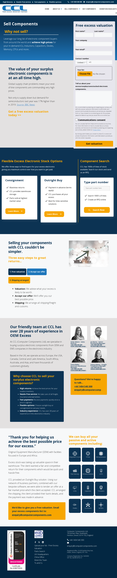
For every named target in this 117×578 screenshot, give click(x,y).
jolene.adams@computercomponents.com (98, 369)
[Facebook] (35, 542)
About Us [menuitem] (56, 9)
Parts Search (39, 551)
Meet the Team (40, 560)
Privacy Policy (97, 130)
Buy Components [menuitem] (89, 9)
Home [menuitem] (47, 9)
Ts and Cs (38, 563)
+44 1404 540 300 (76, 2)
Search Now (98, 210)
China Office (39, 557)
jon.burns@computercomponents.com (98, 346)
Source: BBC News (26, 104)
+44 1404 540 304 (76, 345)
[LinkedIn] (43, 542)
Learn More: (13, 211)
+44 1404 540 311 (96, 367)
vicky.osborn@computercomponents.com (79, 346)
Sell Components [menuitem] (71, 9)
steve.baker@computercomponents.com (79, 370)
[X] (39, 542)
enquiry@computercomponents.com (100, 2)
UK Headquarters (41, 554)
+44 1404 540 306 (96, 345)
